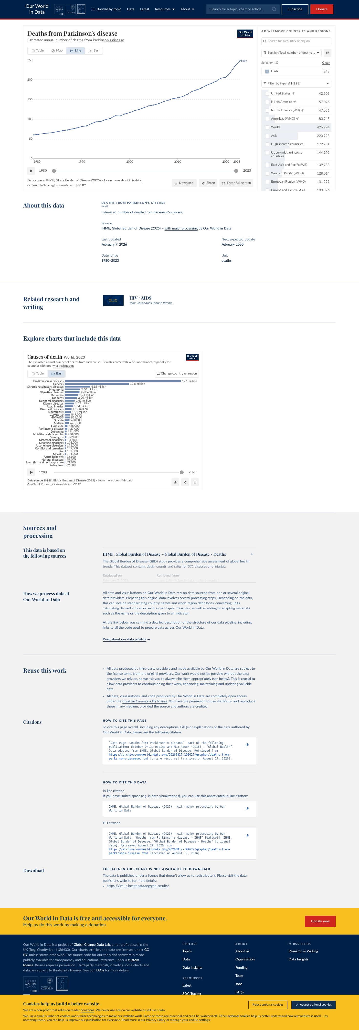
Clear (326, 62)
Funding (241, 967)
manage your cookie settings (190, 1020)
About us (242, 951)
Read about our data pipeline (124, 639)
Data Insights (192, 967)
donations (87, 1010)
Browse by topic (109, 9)
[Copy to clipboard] (242, 745)
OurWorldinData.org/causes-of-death (51, 185)
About (185, 9)
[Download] (175, 482)
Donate (321, 9)
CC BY (81, 185)
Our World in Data (37, 9)
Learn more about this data (122, 180)
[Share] (185, 482)
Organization (245, 959)
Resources (162, 9)
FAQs (100, 970)
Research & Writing (303, 951)
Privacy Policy (156, 1020)
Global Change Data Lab (92, 945)
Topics (187, 951)
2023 (247, 170)
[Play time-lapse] (31, 171)
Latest (144, 9)
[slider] (54, 171)
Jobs (238, 984)
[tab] (38, 50)
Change (179, 373)
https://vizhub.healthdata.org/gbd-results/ (138, 886)
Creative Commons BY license (144, 701)
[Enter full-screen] (195, 482)
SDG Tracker (191, 994)
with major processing (181, 228)
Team (239, 976)
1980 (43, 170)
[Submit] (273, 9)
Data (130, 9)
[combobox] (243, 9)
